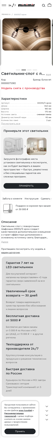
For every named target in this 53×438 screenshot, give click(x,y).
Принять (20, 431)
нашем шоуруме (10, 252)
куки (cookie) (25, 410)
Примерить (26, 186)
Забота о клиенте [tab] (12, 198)
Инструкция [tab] (31, 198)
